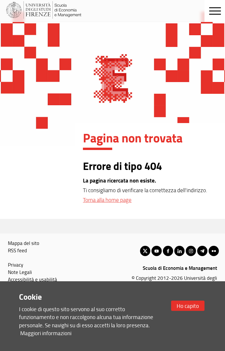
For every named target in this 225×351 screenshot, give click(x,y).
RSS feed (17, 250)
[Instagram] (191, 251)
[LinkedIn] (179, 251)
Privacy (15, 264)
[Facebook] (168, 251)
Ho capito (188, 306)
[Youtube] (156, 251)
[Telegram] (202, 251)
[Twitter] (145, 251)
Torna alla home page (107, 200)
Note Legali (20, 271)
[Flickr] (214, 251)
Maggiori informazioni (45, 333)
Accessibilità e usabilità (32, 279)
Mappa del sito (23, 242)
